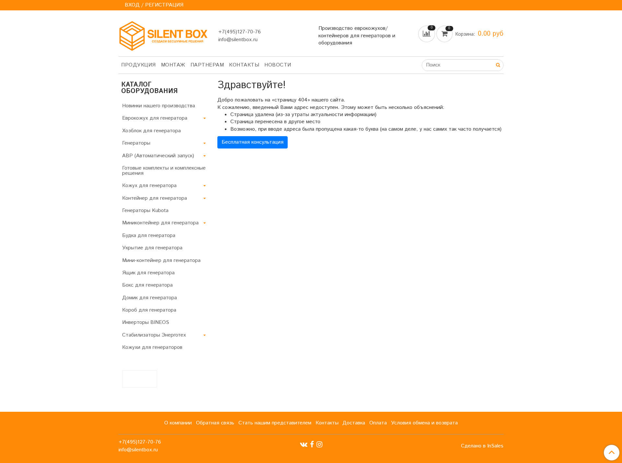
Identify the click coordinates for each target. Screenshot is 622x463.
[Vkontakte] (303, 444)
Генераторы (136, 143)
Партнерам (207, 65)
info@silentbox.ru (238, 39)
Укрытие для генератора (152, 248)
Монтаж (173, 65)
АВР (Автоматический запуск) (158, 156)
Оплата (378, 423)
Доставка (353, 423)
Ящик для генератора (148, 273)
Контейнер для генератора (154, 198)
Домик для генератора (149, 298)
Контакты (244, 65)
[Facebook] (312, 444)
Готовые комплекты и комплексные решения (164, 170)
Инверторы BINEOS (145, 322)
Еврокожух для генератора (154, 118)
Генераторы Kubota (145, 210)
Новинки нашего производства (158, 106)
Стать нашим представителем (274, 423)
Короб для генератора (149, 310)
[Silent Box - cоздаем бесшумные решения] (163, 34)
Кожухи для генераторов (152, 347)
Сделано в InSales (482, 446)
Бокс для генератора (147, 285)
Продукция (138, 65)
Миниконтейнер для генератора (160, 223)
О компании (178, 423)
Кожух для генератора (149, 185)
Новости (277, 65)
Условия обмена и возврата (424, 423)
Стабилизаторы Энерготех (154, 335)
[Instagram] (319, 444)
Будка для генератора (148, 235)
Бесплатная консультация (252, 142)
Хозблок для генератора (151, 131)
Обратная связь (215, 423)
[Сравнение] (427, 34)
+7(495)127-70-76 (239, 32)
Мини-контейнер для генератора (161, 260)
